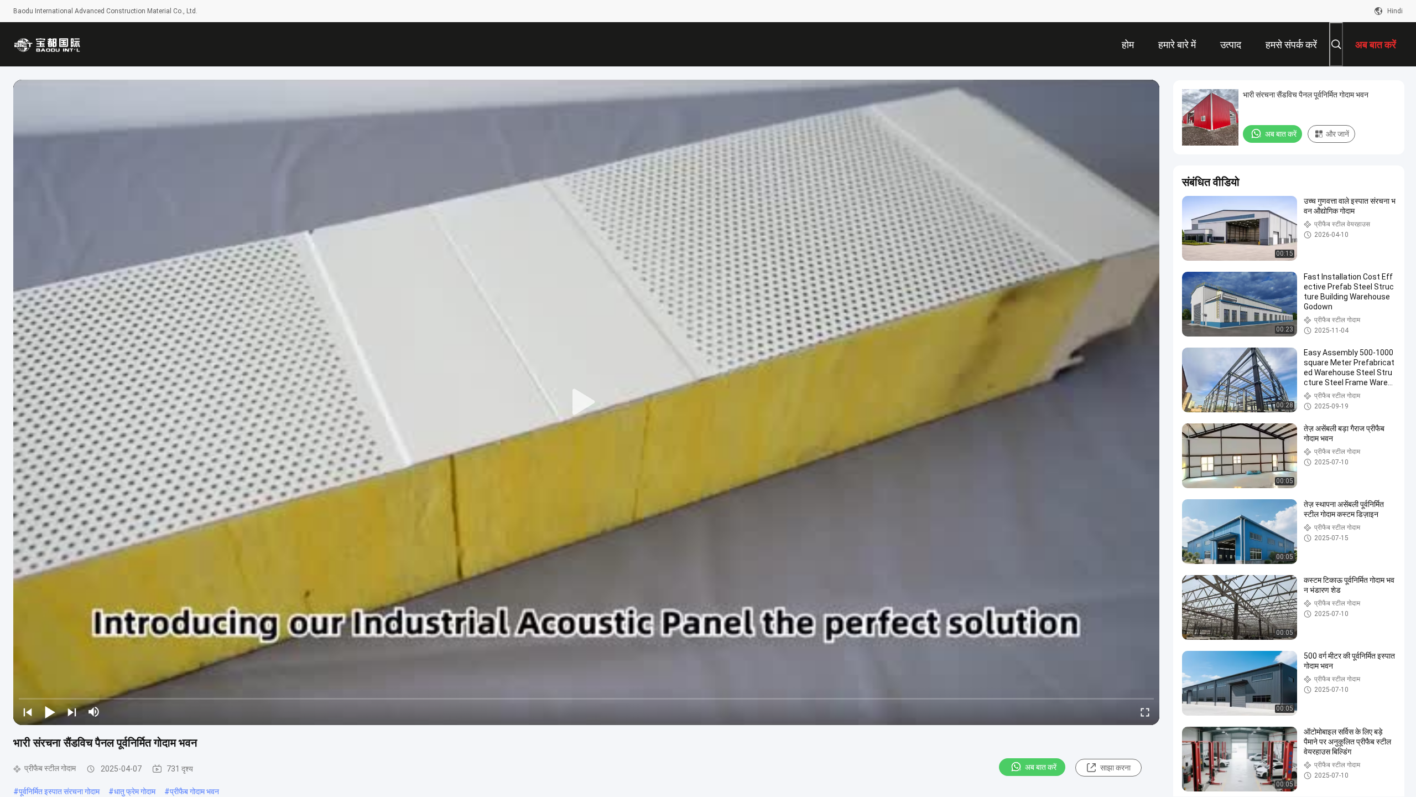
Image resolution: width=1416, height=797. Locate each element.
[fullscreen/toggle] (1145, 711)
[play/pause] (50, 711)
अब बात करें (1040, 767)
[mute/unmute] (94, 711)
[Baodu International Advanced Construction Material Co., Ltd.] (49, 44)
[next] (72, 711)
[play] (586, 402)
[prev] (28, 711)
